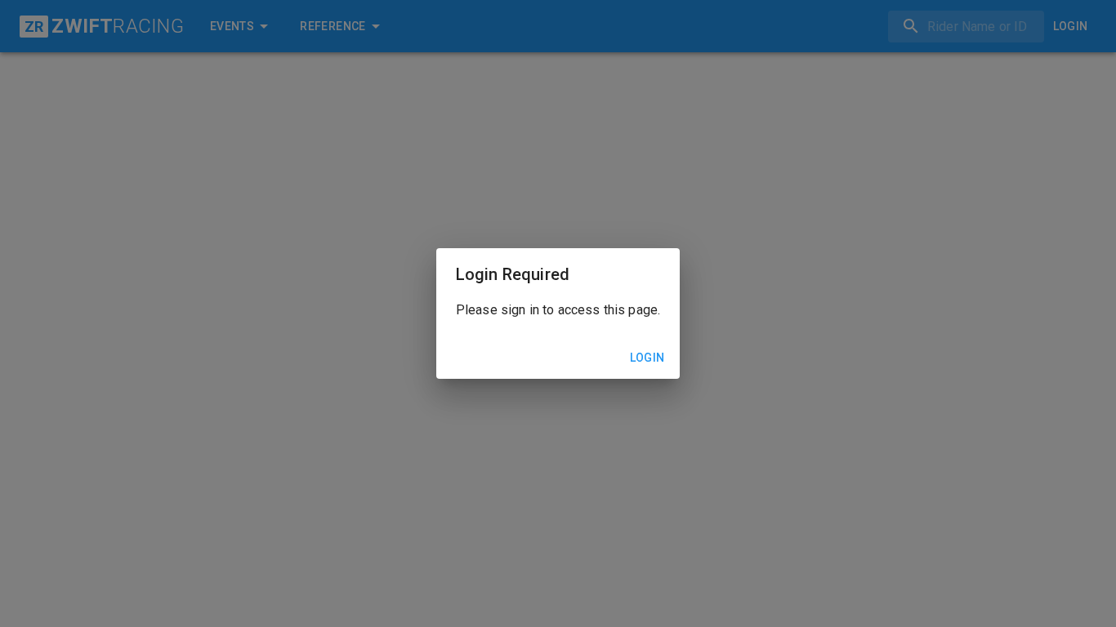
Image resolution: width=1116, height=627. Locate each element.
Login (647, 357)
